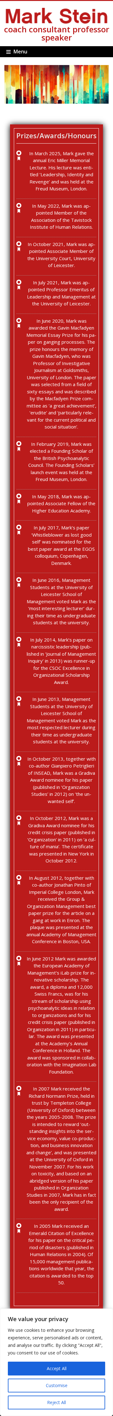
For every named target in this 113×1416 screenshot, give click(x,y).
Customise (56, 1385)
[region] (56, 1362)
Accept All (57, 1368)
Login (5, 60)
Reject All (56, 1402)
